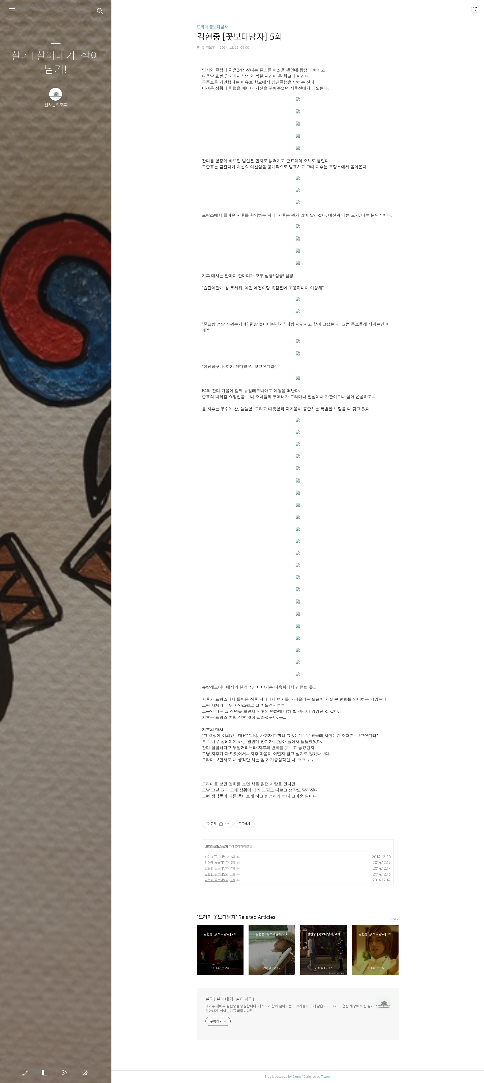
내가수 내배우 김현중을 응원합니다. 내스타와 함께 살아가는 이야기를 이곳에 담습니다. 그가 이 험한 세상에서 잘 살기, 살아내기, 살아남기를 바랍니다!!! (290, 1008)
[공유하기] (221, 824)
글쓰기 (26, 1073)
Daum (296, 1076)
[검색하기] (100, 11)
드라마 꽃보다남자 (212, 27)
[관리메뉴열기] (475, 9)
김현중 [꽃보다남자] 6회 (220, 862)
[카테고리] (12, 11)
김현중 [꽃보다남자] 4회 (220, 868)
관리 (86, 1073)
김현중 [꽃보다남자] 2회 (220, 880)
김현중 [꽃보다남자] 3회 (220, 874)
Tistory (325, 1076)
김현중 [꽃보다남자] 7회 (220, 857)
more (394, 918)
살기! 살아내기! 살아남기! (55, 63)
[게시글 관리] (227, 824)
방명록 (46, 1073)
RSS (66, 1073)
